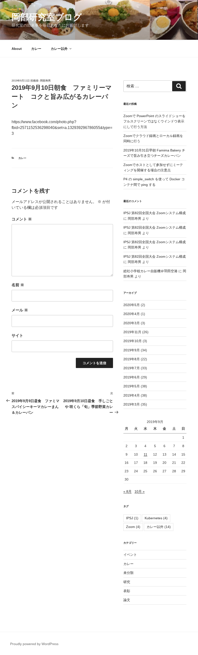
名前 (18, 285)
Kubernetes (156, 518)
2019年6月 (131, 377)
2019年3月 (131, 404)
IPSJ (132, 518)
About (17, 49)
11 (145, 454)
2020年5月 (131, 305)
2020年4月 (131, 314)
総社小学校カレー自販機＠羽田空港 (150, 271)
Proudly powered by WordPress (34, 644)
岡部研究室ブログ (47, 17)
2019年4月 (131, 395)
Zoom (133, 527)
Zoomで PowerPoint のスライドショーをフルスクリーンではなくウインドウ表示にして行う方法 (154, 121)
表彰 (126, 591)
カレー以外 (59, 49)
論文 (126, 600)
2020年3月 (131, 323)
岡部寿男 (45, 80)
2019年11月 (132, 332)
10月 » (139, 491)
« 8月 (127, 491)
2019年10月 (132, 341)
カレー (36, 49)
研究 (126, 582)
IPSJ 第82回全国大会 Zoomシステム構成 (154, 213)
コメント (22, 219)
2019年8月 (131, 359)
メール (20, 310)
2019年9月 (131, 350)
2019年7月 (131, 368)
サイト (17, 335)
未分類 (128, 573)
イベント (130, 555)
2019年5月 (131, 386)
